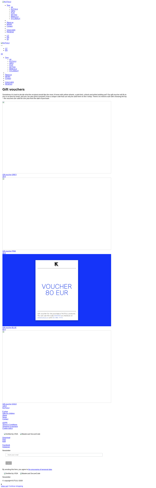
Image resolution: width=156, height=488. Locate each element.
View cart (4, 486)
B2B (4, 441)
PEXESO (10, 32)
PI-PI (13, 13)
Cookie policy (7, 428)
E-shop (5, 411)
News (4, 417)
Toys (8, 5)
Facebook (6, 445)
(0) (8, 39)
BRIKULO (14, 17)
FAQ (4, 439)
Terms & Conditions (9, 424)
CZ (8, 35)
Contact (10, 26)
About (4, 415)
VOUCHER (11, 30)
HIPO (13, 11)
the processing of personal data (40, 469)
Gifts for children (8, 413)
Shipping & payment (10, 426)
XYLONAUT (15, 19)
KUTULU (14, 9)
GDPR (4, 423)
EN (8, 37)
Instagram (6, 447)
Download (6, 438)
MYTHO (14, 15)
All (12, 7)
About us (10, 22)
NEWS (9, 24)
